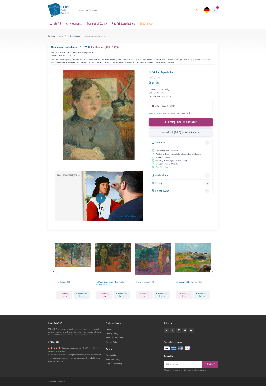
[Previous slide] (53, 272)
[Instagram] (178, 330)
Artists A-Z (55, 23)
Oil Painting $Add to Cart (180, 122)
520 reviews (60, 351)
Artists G (62, 36)
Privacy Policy (112, 333)
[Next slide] (212, 272)
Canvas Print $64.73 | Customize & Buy (181, 132)
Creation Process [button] (162, 175)
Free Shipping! (161, 167)
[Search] (197, 10)
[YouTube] (191, 330)
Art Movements (74, 23)
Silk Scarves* (147, 23)
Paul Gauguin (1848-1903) (105, 47)
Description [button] (160, 142)
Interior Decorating (114, 364)
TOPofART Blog (113, 359)
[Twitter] (166, 330)
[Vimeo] (184, 330)
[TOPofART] (58, 10)
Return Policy (112, 342)
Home (53, 36)
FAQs (108, 329)
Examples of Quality (97, 23)
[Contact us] (189, 113)
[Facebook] (172, 330)
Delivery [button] (158, 183)
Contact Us (111, 355)
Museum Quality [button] (162, 190)
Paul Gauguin (75, 36)
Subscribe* (210, 364)
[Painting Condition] (168, 89)
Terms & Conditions (114, 338)
